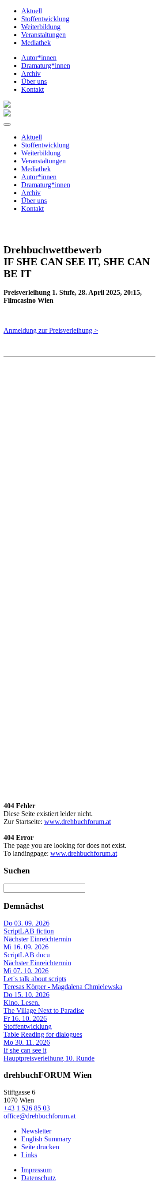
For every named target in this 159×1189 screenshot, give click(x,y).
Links (29, 1155)
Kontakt (32, 89)
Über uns (34, 81)
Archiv (31, 73)
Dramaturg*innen (45, 65)
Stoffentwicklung (45, 19)
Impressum (36, 1170)
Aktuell (31, 11)
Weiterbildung (41, 26)
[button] (7, 124)
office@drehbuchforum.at (40, 1116)
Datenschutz (38, 1177)
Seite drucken (40, 1147)
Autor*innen (39, 57)
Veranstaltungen (43, 34)
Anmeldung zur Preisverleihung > (51, 330)
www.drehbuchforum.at (77, 821)
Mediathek (36, 42)
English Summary (46, 1139)
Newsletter (36, 1131)
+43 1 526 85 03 (27, 1108)
